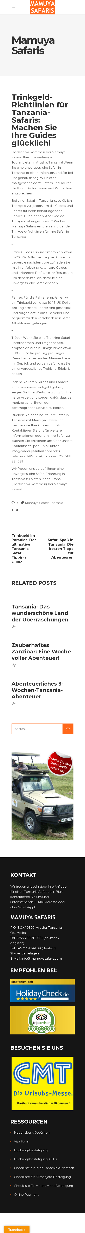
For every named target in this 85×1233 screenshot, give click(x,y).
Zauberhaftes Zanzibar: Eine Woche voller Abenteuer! (41, 651)
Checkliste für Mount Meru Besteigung (43, 1186)
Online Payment (26, 1195)
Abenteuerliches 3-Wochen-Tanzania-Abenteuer (37, 690)
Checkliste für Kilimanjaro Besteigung (42, 1177)
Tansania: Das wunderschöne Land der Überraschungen (40, 613)
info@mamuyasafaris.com (41, 958)
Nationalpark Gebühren (32, 1132)
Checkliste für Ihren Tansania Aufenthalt (44, 1168)
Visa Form (21, 1141)
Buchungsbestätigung (31, 1150)
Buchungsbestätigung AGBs (35, 1159)
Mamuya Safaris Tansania (44, 503)
